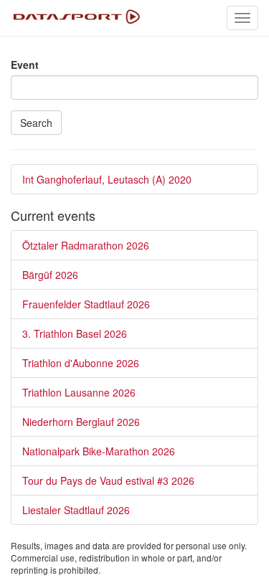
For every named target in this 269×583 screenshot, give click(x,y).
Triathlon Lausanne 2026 (79, 392)
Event (25, 64)
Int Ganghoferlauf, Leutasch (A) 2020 (107, 179)
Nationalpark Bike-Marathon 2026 (98, 451)
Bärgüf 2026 (50, 274)
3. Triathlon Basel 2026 (74, 333)
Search (36, 122)
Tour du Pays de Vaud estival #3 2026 (108, 480)
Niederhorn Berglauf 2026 (81, 421)
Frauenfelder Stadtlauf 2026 (86, 304)
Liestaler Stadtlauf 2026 (76, 510)
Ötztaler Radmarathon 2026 (85, 245)
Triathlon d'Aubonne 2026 (80, 363)
